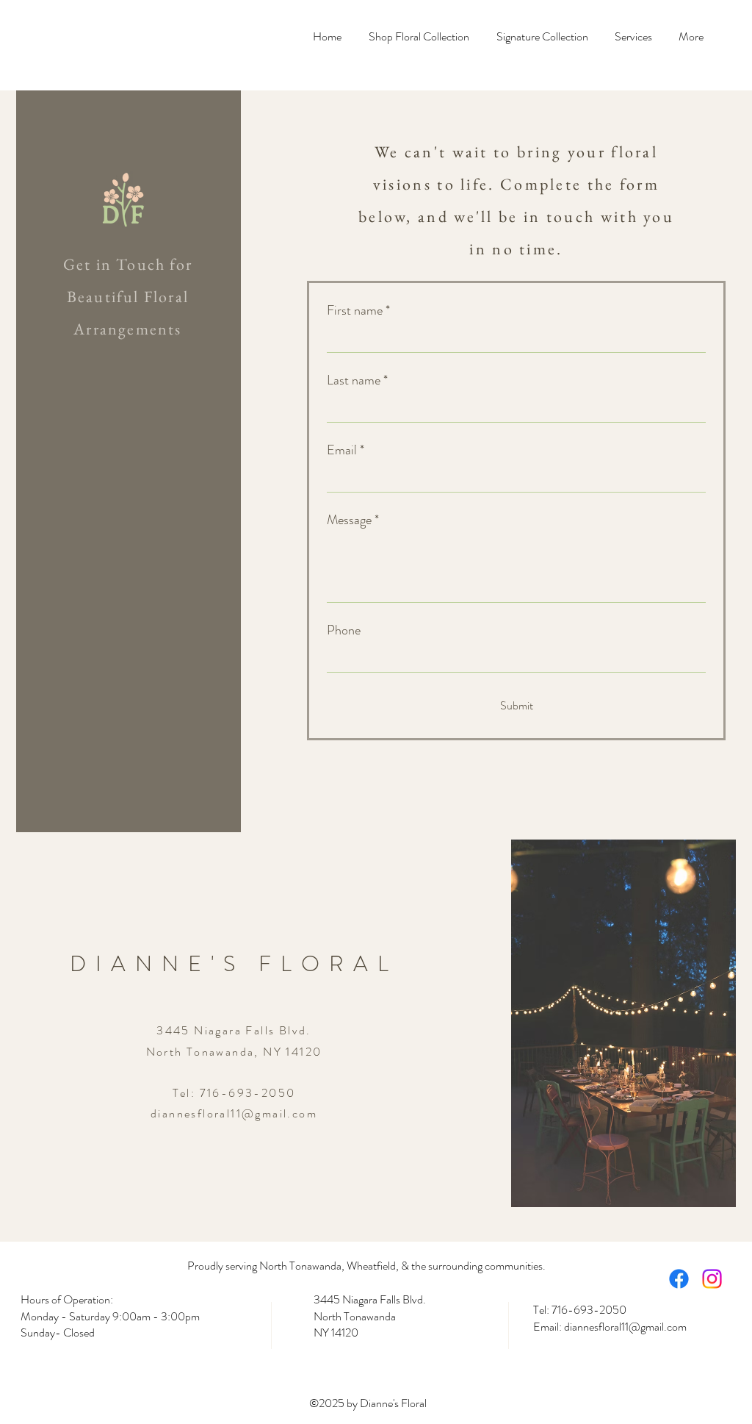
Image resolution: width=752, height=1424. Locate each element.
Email (345, 449)
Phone (344, 630)
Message (353, 519)
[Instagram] (712, 1279)
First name (358, 310)
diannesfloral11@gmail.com (234, 1113)
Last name (357, 380)
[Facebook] (679, 1279)
